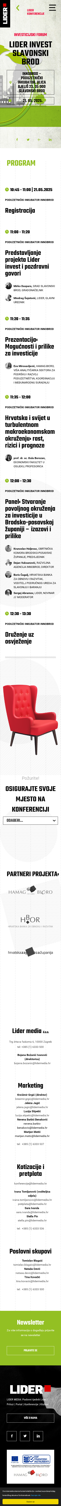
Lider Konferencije (35, 12)
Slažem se (30, 1501)
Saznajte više (35, 1495)
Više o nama (30, 1418)
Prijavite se (30, 1350)
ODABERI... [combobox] (15, 820)
